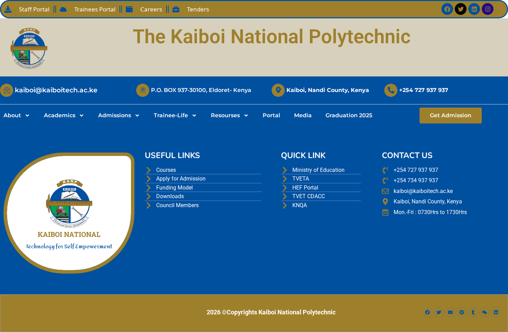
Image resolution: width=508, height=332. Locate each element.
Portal (271, 115)
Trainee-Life (171, 115)
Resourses (225, 115)
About (12, 115)
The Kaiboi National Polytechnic (272, 36)
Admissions (114, 115)
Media (303, 115)
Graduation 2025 (349, 115)
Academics (59, 115)
